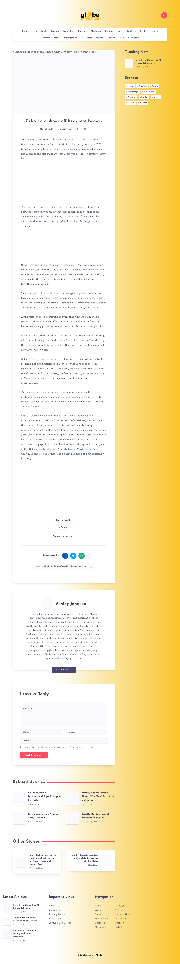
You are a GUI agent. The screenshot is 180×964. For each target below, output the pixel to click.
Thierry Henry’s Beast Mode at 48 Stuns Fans (25, 919)
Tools (121, 38)
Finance (55, 31)
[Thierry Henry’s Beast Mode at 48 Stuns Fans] (7, 921)
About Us (54, 905)
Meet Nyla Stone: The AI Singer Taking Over (148, 61)
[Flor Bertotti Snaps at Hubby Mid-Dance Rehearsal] (7, 933)
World (44, 31)
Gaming (109, 31)
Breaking (132, 97)
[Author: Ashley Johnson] (47, 603)
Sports (120, 31)
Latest (131, 86)
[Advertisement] (64, 184)
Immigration (70, 38)
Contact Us (133, 38)
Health (143, 31)
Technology (69, 31)
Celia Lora (69, 536)
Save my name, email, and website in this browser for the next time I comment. (60, 747)
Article (156, 97)
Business (82, 31)
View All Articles (63, 670)
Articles (111, 38)
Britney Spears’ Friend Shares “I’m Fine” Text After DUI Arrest (98, 796)
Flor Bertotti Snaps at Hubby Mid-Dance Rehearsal (24, 934)
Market (144, 97)
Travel (57, 38)
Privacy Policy (57, 914)
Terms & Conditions (60, 922)
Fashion (100, 38)
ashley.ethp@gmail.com (69, 658)
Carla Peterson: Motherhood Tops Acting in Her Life (44, 796)
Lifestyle (45, 38)
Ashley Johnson (71, 604)
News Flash (149, 92)
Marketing (96, 31)
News (34, 31)
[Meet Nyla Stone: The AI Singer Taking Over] (129, 63)
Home (25, 31)
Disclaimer (55, 918)
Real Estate (86, 38)
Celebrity (131, 31)
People (64, 527)
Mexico (131, 103)
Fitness (154, 31)
